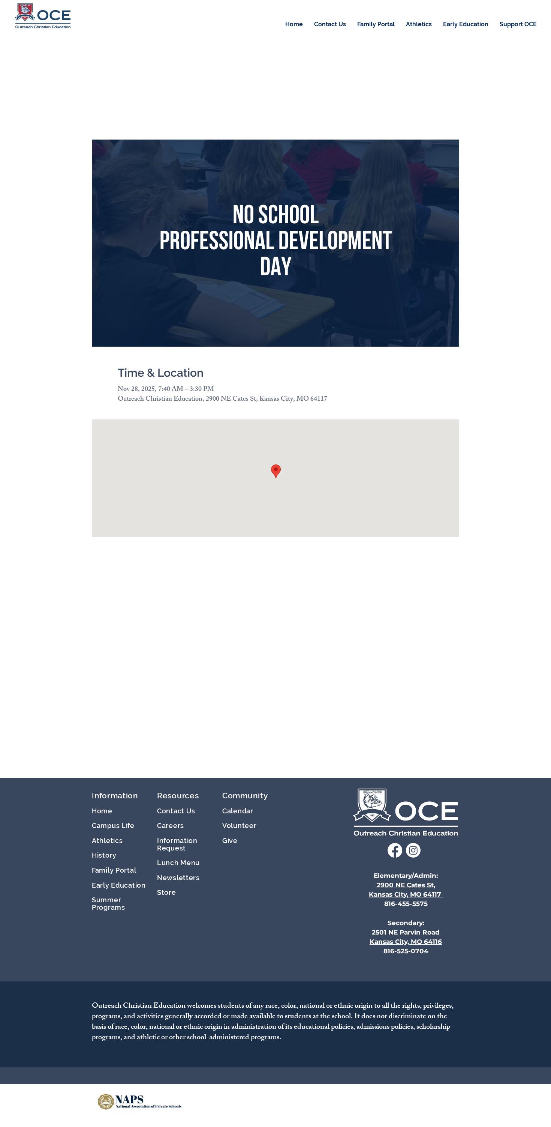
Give (230, 840)
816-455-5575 (406, 904)
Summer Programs (108, 903)
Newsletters (178, 878)
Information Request (177, 844)
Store (166, 892)
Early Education (119, 885)
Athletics (107, 840)
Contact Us (176, 811)
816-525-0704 (405, 951)
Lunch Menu (178, 863)
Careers (170, 825)
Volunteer (239, 825)
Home (102, 811)
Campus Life (113, 825)
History (104, 855)
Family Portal (114, 870)
